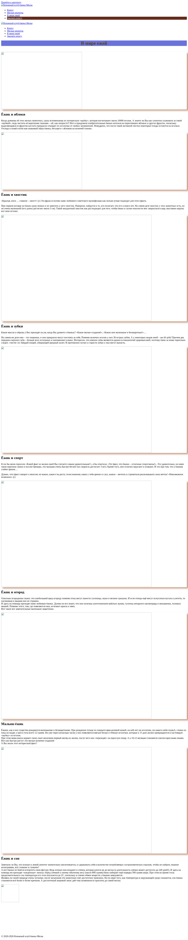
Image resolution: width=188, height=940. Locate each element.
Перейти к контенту (11, 2)
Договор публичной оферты (15, 926)
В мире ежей (13, 15)
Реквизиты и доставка (12, 931)
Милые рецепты (15, 12)
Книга (10, 10)
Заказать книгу (14, 18)
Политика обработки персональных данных (23, 921)
